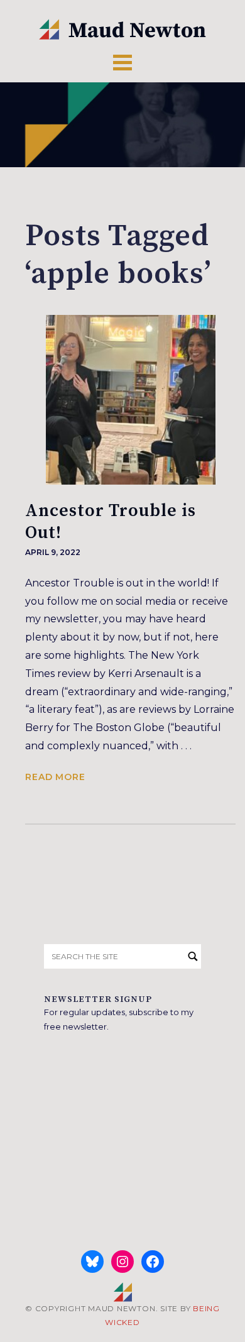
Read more (55, 777)
